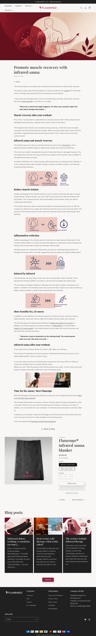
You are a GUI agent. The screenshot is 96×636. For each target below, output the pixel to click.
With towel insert (67, 469)
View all (48, 579)
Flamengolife (44, 635)
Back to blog (49, 429)
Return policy (52, 602)
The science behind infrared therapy (76, 540)
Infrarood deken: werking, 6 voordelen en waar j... (19, 541)
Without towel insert (68, 464)
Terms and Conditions (55, 595)
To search (30, 595)
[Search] (81, 8)
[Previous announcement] (5, 2)
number (67, 91)
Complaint (51, 605)
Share (18, 82)
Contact (29, 602)
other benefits (27, 101)
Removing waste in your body (62, 323)
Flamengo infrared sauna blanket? (43, 421)
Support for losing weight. (24, 328)
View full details (77, 500)
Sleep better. (57, 326)
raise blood (66, 145)
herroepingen (52, 608)
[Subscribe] (36, 619)
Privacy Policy (53, 598)
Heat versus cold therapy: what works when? (47, 541)
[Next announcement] (91, 2)
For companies (31, 605)
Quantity (61, 473)
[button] (72, 488)
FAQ (28, 598)
